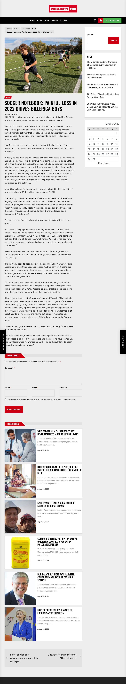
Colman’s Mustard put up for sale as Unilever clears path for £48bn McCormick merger (57, 541)
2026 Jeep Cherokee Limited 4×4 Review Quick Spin (103, 95)
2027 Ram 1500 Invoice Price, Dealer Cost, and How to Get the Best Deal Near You (102, 107)
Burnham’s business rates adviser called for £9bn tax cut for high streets (56, 577)
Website (63, 387)
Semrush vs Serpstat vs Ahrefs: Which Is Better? (101, 76)
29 (116, 154)
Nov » (107, 163)
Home (32, 20)
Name (8, 387)
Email (35, 387)
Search (90, 35)
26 (103, 154)
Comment (10, 368)
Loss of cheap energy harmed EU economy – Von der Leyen (54, 611)
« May (99, 163)
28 (112, 154)
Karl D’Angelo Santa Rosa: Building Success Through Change (56, 504)
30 (89, 159)
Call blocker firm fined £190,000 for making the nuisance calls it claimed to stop (59, 470)
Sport (55, 20)
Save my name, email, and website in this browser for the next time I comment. (41, 399)
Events (63, 20)
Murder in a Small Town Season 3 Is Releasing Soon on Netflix (102, 86)
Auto (47, 20)
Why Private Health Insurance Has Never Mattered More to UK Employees (58, 432)
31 (94, 159)
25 (98, 154)
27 (107, 154)
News (39, 20)
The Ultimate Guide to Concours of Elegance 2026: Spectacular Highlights (102, 65)
